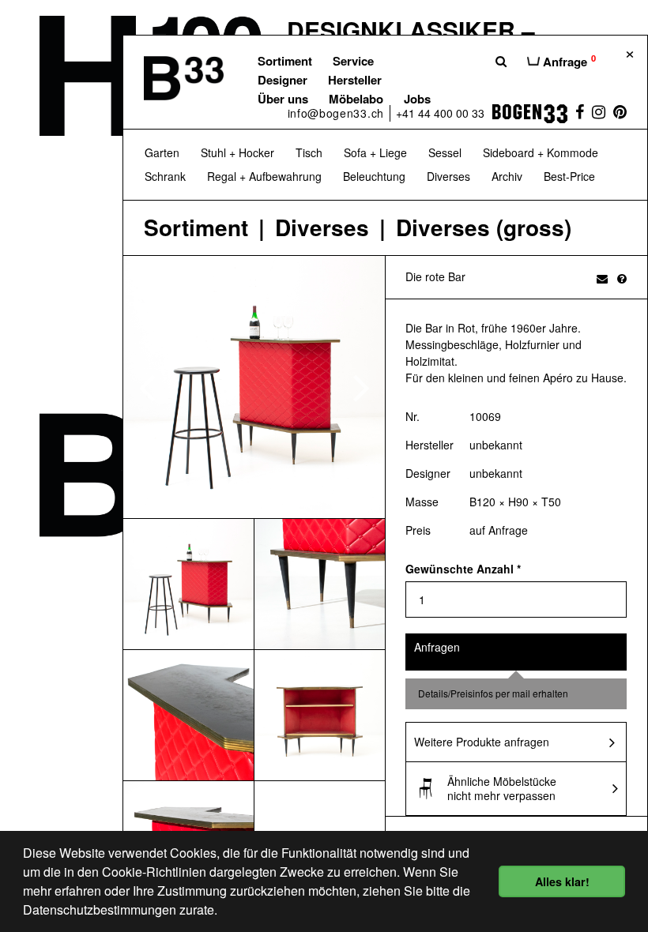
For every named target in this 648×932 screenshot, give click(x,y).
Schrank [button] (165, 176)
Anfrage (568, 60)
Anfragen (437, 647)
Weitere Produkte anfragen (481, 742)
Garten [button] (162, 152)
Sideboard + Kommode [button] (540, 152)
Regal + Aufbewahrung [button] (264, 176)
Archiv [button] (507, 176)
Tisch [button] (309, 152)
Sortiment (285, 61)
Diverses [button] (448, 176)
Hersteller (355, 79)
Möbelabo (356, 98)
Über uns (283, 98)
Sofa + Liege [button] (375, 152)
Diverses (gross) (483, 228)
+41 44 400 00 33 (440, 113)
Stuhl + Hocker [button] (237, 152)
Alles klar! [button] (562, 881)
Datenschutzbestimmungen (99, 909)
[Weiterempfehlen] (602, 278)
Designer (282, 79)
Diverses (322, 228)
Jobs (417, 98)
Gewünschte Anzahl (463, 569)
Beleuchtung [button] (374, 176)
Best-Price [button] (569, 176)
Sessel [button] (445, 152)
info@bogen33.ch (336, 113)
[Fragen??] (622, 278)
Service (353, 61)
